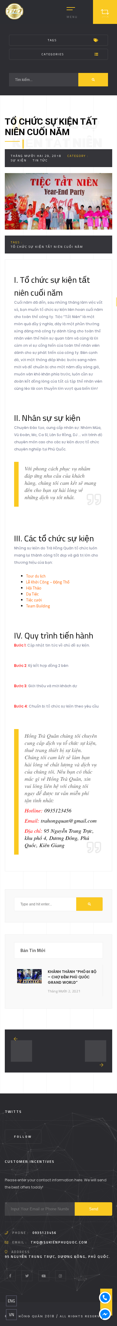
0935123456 (44, 1232)
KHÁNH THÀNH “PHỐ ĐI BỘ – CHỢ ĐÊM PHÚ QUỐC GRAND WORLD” (72, 977)
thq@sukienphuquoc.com (59, 1242)
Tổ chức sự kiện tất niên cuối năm (47, 247)
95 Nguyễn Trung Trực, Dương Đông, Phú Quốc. (57, 1256)
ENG (11, 1301)
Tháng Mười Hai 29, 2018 (36, 156)
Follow (23, 1136)
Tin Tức (40, 160)
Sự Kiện (19, 160)
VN (11, 1315)
